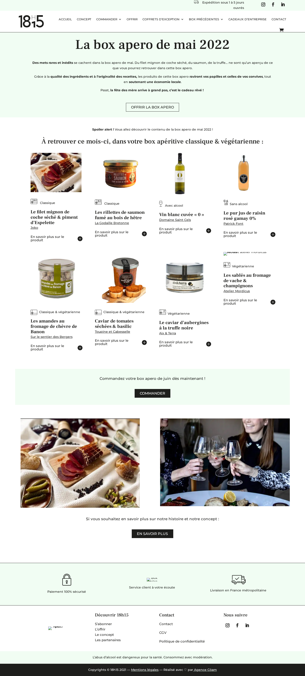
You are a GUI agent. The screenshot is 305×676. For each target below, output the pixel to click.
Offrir (132, 19)
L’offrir (100, 629)
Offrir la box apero (152, 107)
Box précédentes (204, 19)
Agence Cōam (205, 670)
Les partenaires (108, 640)
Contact (279, 19)
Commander (106, 19)
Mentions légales (145, 670)
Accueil (65, 19)
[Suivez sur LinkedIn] (283, 4)
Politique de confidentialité (182, 641)
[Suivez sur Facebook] (273, 4)
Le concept (104, 634)
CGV (163, 632)
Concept (84, 19)
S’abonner (103, 624)
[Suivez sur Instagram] (263, 4)
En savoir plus (152, 534)
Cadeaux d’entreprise (247, 19)
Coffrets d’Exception (161, 19)
